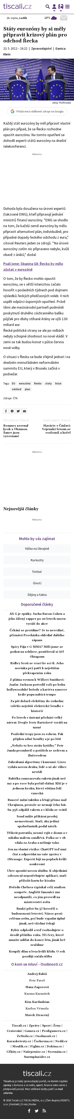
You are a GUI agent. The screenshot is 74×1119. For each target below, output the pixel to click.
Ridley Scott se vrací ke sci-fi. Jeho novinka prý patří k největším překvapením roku (37, 668)
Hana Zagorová (37, 987)
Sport (46, 1026)
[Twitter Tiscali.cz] (37, 1111)
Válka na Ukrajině (37, 548)
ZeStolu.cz (25, 1036)
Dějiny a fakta (37, 595)
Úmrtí (37, 583)
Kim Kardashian (37, 1002)
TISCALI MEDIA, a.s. (34, 1100)
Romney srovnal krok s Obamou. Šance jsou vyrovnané (15, 431)
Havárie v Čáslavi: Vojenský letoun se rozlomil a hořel (56, 429)
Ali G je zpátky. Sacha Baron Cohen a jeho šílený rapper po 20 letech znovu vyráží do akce (37, 619)
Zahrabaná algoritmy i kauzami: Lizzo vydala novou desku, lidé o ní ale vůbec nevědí (37, 767)
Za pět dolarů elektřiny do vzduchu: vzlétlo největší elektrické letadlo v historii (37, 706)
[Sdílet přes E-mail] (24, 411)
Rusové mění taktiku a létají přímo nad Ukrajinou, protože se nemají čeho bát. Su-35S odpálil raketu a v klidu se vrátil (37, 805)
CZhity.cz (14, 1052)
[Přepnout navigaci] (54, 7)
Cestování (14, 1031)
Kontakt (15, 1104)
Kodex (32, 1104)
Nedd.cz (61, 1041)
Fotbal (37, 571)
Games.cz (31, 1031)
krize (58, 383)
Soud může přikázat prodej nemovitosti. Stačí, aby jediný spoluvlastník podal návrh (37, 821)
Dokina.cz (54, 1046)
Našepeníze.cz (34, 1052)
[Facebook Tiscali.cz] (29, 1111)
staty (48, 383)
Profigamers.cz (54, 1031)
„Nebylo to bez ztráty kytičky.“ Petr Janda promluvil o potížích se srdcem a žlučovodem (37, 750)
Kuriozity (37, 560)
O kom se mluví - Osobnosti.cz (37, 964)
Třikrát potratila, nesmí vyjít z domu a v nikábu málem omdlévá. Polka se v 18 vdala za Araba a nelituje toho (37, 838)
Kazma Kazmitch (37, 994)
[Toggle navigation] (67, 7)
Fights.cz (37, 1046)
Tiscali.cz (19, 1026)
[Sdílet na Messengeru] (12, 411)
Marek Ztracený (37, 1015)
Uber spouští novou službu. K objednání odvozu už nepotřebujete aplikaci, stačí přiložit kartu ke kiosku (37, 876)
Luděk (23, 18)
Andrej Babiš (37, 974)
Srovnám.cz (57, 1052)
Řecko (38, 383)
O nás (24, 1104)
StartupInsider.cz (37, 1057)
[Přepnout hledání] (47, 7)
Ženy (57, 1026)
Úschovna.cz (43, 1041)
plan (27, 389)
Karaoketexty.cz (19, 1041)
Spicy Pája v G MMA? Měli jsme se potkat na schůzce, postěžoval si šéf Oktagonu (37, 652)
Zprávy (34, 1026)
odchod (16, 389)
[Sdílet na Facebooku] (6, 411)
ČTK (15, 398)
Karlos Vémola (37, 1008)
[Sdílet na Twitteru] (18, 411)
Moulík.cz (20, 1046)
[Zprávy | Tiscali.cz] (17, 7)
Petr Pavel (37, 980)
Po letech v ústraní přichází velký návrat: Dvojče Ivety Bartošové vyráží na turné (37, 722)
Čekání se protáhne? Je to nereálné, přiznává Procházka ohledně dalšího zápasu (37, 635)
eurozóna (24, 383)
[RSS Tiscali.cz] (44, 1111)
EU (13, 383)
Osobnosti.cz (45, 1036)
